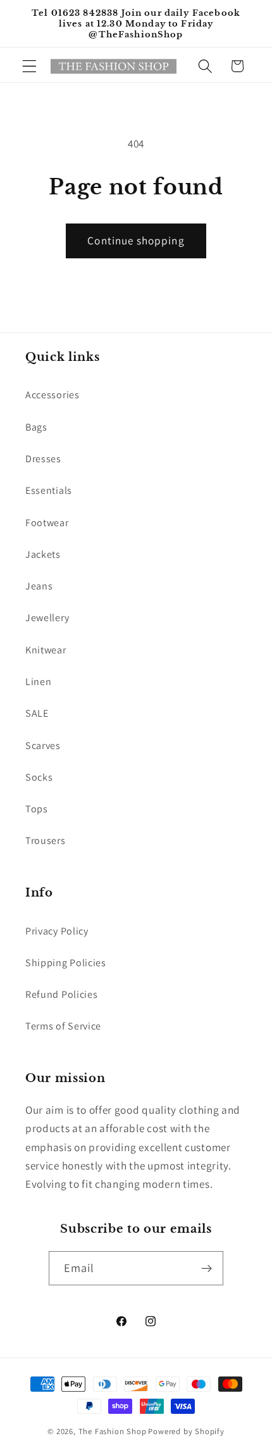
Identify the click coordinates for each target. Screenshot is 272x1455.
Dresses (43, 458)
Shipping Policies (65, 962)
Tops (36, 809)
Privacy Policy (57, 931)
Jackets (43, 554)
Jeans (39, 586)
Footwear (47, 522)
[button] (29, 66)
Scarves (43, 745)
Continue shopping (136, 240)
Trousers (45, 840)
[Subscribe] (207, 1268)
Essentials (48, 490)
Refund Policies (61, 994)
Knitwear (45, 650)
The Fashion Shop (112, 1431)
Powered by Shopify (186, 1431)
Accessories (52, 394)
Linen (38, 681)
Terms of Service (63, 1026)
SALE (37, 713)
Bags (36, 427)
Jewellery (47, 617)
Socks (39, 777)
